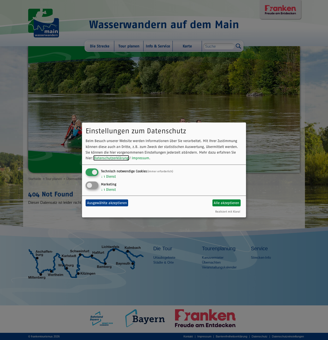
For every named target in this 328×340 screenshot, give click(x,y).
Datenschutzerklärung (111, 158)
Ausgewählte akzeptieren (107, 203)
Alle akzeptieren (226, 203)
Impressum (140, 158)
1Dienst (108, 176)
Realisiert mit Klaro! (227, 211)
